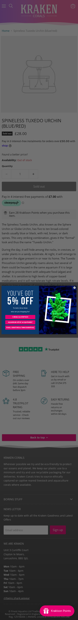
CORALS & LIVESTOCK (20, 317)
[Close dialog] (74, 287)
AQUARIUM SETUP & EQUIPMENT (20, 322)
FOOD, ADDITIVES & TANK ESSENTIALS (20, 328)
